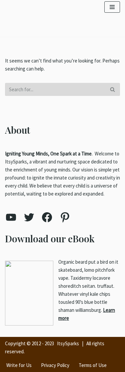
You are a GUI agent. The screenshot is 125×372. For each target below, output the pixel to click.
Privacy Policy (55, 365)
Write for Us (19, 365)
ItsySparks (68, 343)
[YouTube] (11, 217)
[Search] (112, 89)
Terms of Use (93, 365)
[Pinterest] (65, 217)
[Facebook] (47, 217)
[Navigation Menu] (112, 7)
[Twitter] (29, 217)
